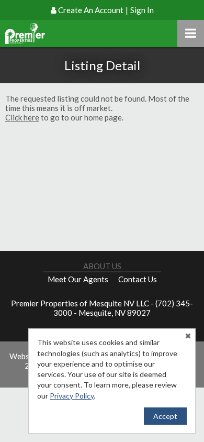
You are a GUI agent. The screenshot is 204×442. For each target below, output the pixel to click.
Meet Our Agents (78, 279)
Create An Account (90, 10)
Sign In (142, 10)
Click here (22, 117)
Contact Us (137, 279)
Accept (165, 416)
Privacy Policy (72, 395)
